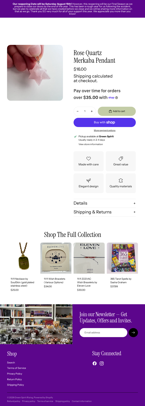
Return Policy (14, 379)
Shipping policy (62, 401)
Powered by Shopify (43, 397)
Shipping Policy (15, 384)
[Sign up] (133, 332)
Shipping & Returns (92, 211)
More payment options (104, 130)
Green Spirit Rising (24, 397)
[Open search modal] (119, 31)
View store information (91, 144)
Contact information (82, 401)
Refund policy (13, 401)
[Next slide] (68, 258)
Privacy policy (28, 401)
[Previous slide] (43, 258)
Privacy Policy (14, 373)
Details (80, 203)
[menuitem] (99, 31)
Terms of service (45, 401)
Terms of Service (16, 368)
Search (11, 362)
